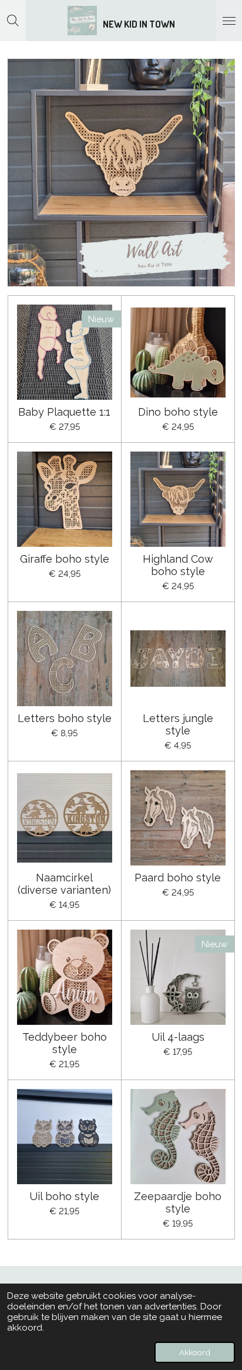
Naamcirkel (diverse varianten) (64, 883)
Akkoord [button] (194, 1352)
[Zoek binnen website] (13, 20)
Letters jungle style (178, 724)
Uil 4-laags (178, 1037)
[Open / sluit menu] (229, 20)
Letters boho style (65, 718)
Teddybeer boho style (64, 1043)
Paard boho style (178, 877)
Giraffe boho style (64, 559)
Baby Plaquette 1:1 (64, 412)
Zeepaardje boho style (177, 1202)
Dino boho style (178, 412)
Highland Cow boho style (178, 565)
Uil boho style (64, 1196)
